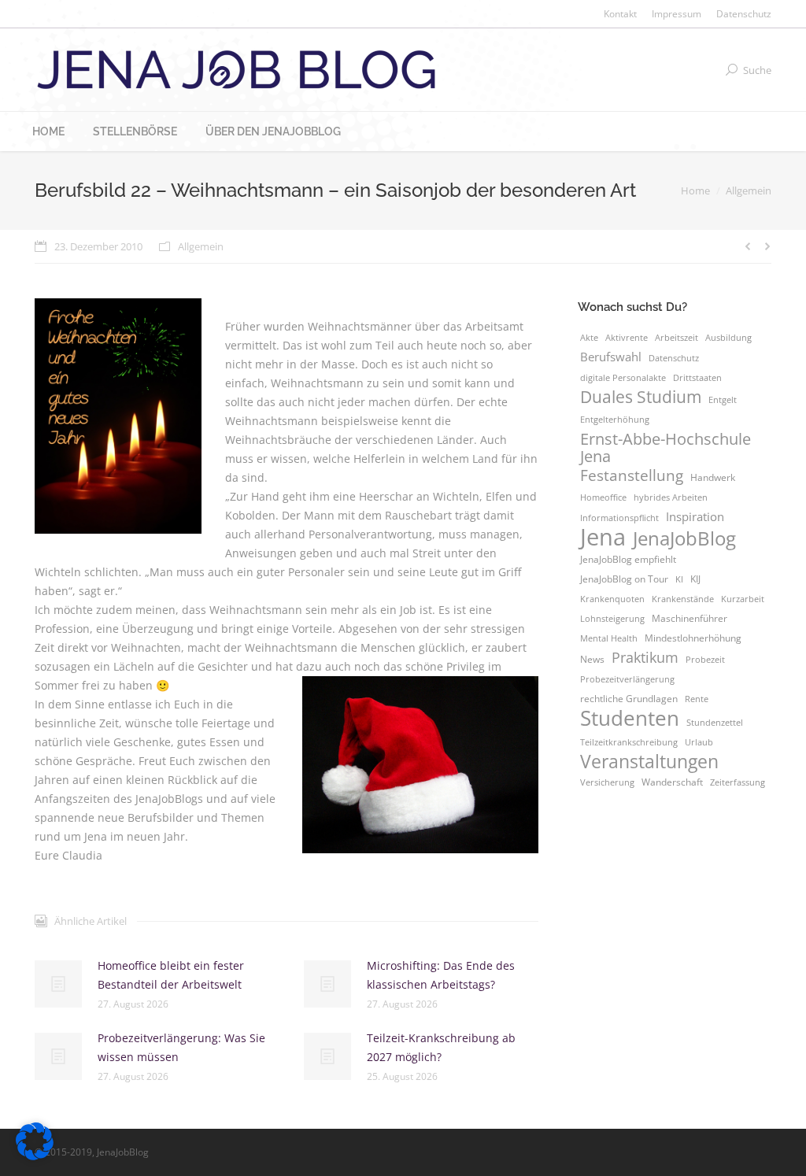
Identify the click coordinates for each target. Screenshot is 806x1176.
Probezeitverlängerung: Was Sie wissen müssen (181, 1047)
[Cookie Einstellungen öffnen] (35, 1155)
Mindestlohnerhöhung (693, 638)
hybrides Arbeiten (671, 497)
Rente (696, 698)
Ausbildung (728, 337)
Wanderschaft (672, 782)
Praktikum (645, 657)
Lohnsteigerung (612, 618)
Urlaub (699, 742)
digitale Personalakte (623, 377)
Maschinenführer (689, 618)
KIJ (695, 579)
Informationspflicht (619, 517)
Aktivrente (626, 337)
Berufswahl (610, 356)
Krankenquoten (612, 599)
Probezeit (705, 659)
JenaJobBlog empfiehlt (628, 559)
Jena (603, 536)
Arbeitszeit (676, 337)
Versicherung (607, 782)
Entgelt (722, 399)
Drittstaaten (697, 377)
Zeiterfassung (737, 782)
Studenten (629, 718)
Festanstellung (631, 475)
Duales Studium (640, 396)
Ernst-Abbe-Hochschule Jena (665, 447)
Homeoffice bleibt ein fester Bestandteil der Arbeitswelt (171, 975)
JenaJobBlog (684, 538)
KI (679, 579)
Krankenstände (683, 599)
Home (695, 190)
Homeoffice (603, 497)
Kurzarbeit (742, 599)
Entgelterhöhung (614, 419)
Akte (589, 337)
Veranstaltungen (649, 761)
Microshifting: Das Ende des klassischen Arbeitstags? (441, 975)
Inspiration (695, 516)
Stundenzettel (714, 722)
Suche (757, 70)
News (592, 659)
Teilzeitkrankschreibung (629, 742)
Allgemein (748, 190)
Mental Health (609, 638)
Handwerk (712, 477)
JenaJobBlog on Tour (624, 579)
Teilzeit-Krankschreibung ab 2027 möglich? (441, 1047)
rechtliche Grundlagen (629, 698)
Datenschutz (674, 358)
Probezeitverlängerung (627, 679)
